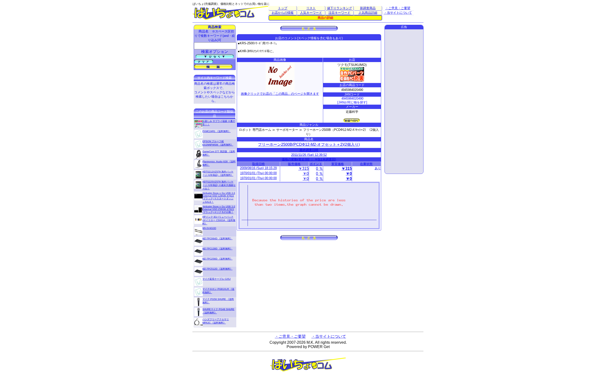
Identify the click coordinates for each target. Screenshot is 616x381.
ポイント (316, 164)
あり (378, 168)
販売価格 (294, 164)
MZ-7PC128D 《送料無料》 (217, 248)
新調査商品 (368, 8)
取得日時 (258, 164)
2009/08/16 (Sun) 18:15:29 (258, 168)
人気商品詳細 (368, 12)
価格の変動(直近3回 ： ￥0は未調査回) (309, 159)
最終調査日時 (309, 150)
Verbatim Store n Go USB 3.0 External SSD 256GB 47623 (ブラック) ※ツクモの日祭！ (218, 209)
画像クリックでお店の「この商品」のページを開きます (280, 93)
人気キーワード (311, 12)
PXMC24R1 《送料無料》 (216, 131)
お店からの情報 (283, 12)
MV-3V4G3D (209, 228)
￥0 (306, 173)
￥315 (303, 168)
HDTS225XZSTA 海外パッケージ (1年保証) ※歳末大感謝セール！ (219, 185)
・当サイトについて (398, 12)
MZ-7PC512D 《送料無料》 (217, 268)
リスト (311, 8)
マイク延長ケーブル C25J (216, 279)
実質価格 (337, 164)
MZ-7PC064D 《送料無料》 (217, 238)
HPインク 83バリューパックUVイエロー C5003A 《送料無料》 (218, 220)
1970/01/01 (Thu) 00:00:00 (258, 173)
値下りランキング (339, 8)
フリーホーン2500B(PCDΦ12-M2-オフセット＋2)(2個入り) (309, 144)
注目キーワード (339, 12)
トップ (282, 8)
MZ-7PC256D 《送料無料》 (217, 258)
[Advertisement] (404, 101)
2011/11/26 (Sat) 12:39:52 (309, 155)
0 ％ (319, 168)
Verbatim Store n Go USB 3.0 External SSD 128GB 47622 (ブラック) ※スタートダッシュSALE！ (218, 197)
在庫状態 (366, 164)
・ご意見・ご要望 (397, 8)
